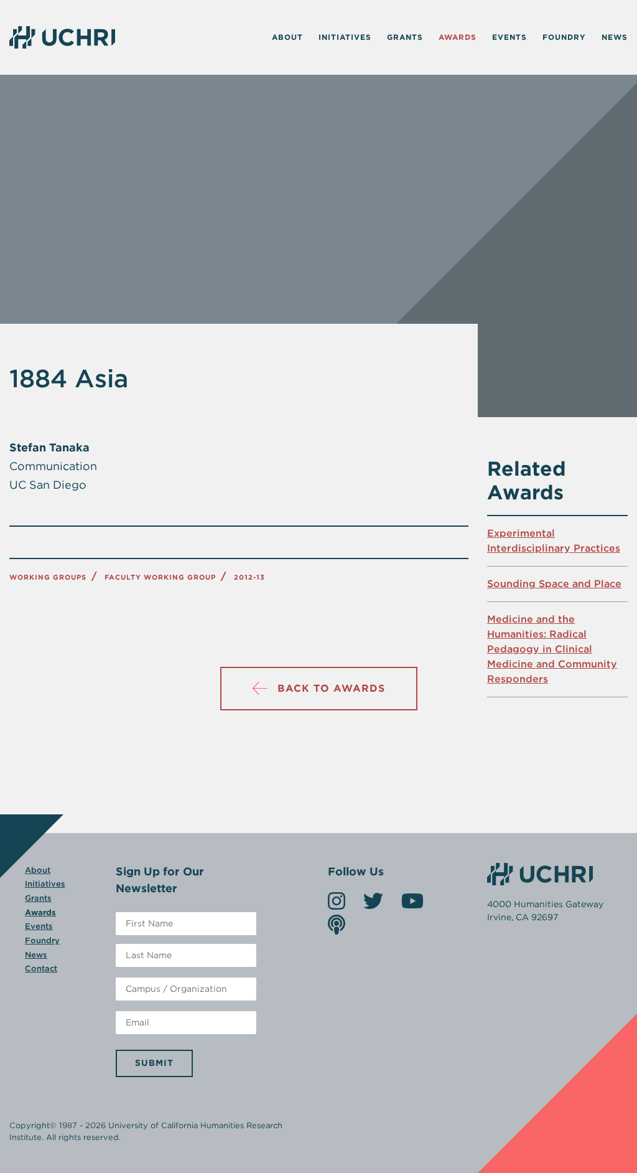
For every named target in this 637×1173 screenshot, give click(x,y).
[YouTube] (412, 905)
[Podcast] (336, 929)
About (287, 37)
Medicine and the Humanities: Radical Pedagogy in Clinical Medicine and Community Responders (552, 649)
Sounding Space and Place (554, 584)
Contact (41, 968)
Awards (458, 37)
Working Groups (47, 577)
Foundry (564, 37)
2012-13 (249, 577)
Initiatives (344, 37)
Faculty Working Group (160, 577)
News (615, 37)
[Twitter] (373, 905)
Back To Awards (331, 688)
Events (509, 37)
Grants (405, 37)
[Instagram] (336, 905)
